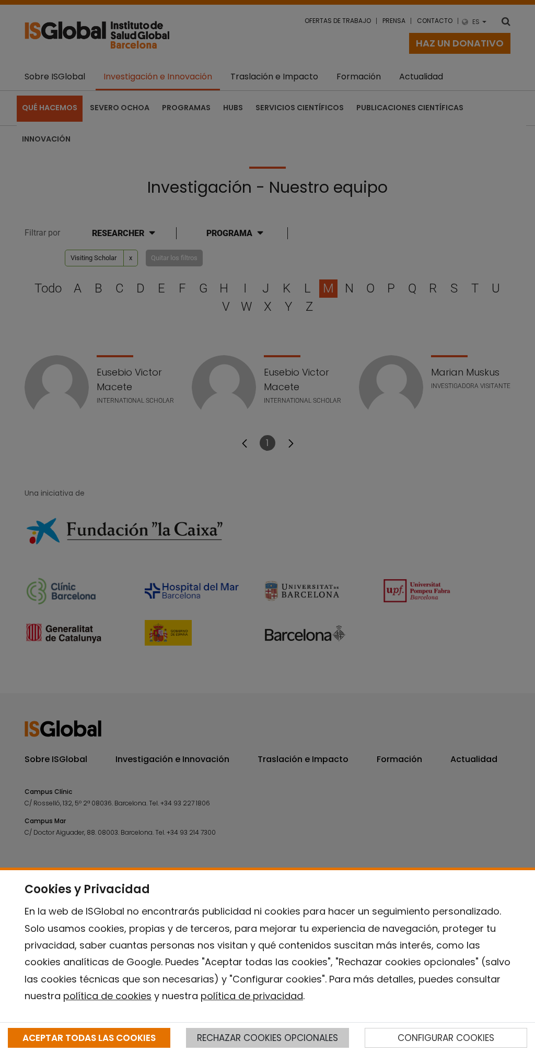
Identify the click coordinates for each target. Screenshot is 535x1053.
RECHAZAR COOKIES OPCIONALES (267, 1038)
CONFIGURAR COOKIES (446, 1038)
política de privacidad (252, 995)
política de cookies (107, 995)
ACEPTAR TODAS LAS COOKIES (89, 1038)
